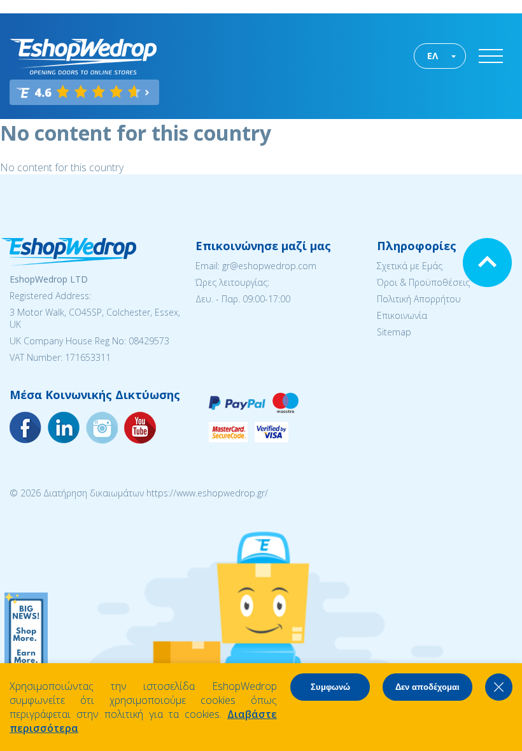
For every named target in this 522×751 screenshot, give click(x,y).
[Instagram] (64, 428)
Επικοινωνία (402, 315)
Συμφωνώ (330, 687)
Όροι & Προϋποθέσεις (423, 282)
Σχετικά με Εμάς (409, 266)
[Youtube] (102, 428)
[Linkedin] (140, 428)
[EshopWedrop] (83, 56)
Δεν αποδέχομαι (427, 687)
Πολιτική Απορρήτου (419, 299)
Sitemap (394, 332)
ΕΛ (432, 56)
